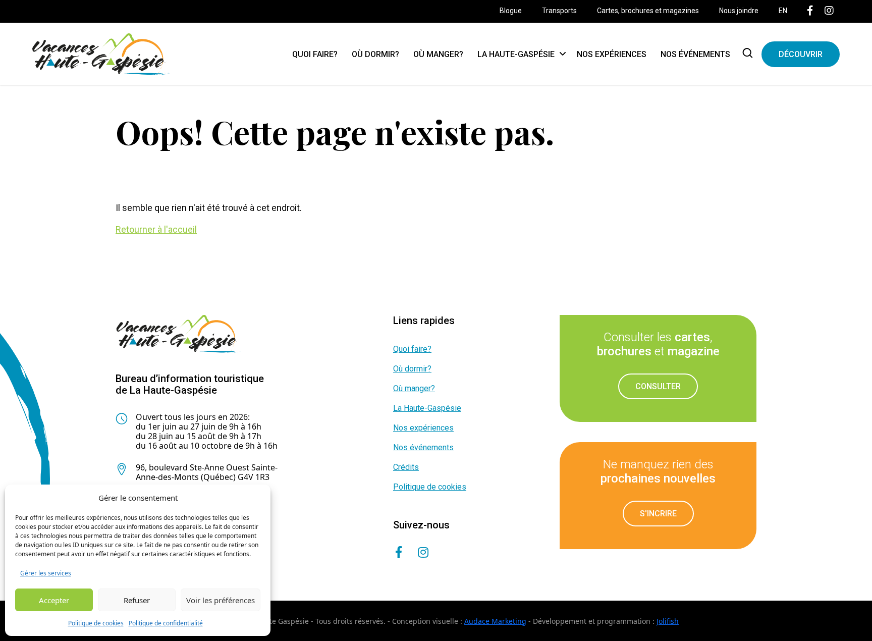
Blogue (511, 11)
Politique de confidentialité (166, 623)
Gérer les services (45, 573)
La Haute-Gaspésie (516, 54)
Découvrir (801, 54)
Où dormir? (375, 54)
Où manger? (438, 54)
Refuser (137, 600)
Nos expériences (611, 54)
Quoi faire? (315, 54)
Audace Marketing (495, 621)
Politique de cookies (96, 623)
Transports (559, 11)
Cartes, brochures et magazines (648, 11)
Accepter (54, 600)
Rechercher (749, 54)
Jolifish (668, 621)
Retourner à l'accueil (156, 229)
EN (783, 11)
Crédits (406, 467)
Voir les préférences (220, 600)
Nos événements (695, 54)
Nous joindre (738, 11)
